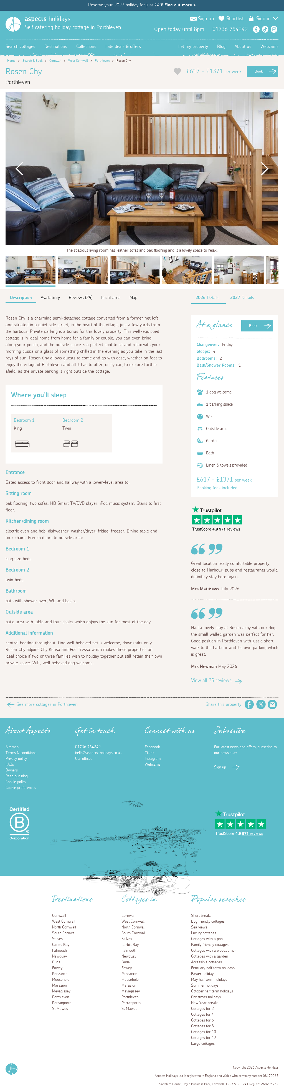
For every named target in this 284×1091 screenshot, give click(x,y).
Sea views (199, 927)
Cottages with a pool (207, 939)
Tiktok (149, 753)
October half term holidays (212, 991)
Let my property (193, 46)
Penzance (59, 974)
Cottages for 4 (202, 1015)
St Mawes (60, 1009)
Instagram (274, 29)
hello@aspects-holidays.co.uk (98, 753)
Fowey (57, 968)
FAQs (10, 764)
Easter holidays (203, 974)
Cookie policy (16, 782)
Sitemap (12, 747)
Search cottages (20, 46)
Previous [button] (19, 168)
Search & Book (32, 60)
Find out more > (180, 5)
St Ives (57, 939)
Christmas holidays (206, 997)
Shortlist (235, 18)
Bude (56, 962)
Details (207, 297)
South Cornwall (64, 933)
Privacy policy (16, 759)
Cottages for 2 (202, 1009)
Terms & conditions (21, 753)
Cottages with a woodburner (213, 951)
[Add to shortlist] (177, 71)
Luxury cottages (203, 933)
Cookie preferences (21, 788)
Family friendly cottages (210, 945)
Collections (86, 46)
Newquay (59, 956)
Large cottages (203, 1044)
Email (272, 704)
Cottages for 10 (203, 1032)
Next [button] (264, 168)
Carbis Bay (60, 945)
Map (133, 297)
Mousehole (60, 980)
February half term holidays (213, 968)
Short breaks (201, 916)
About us (243, 46)
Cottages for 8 (202, 1026)
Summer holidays (205, 985)
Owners (12, 770)
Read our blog (17, 776)
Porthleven (102, 60)
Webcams (269, 46)
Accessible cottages (206, 962)
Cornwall (55, 60)
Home (11, 60)
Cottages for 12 (203, 1038)
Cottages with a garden (209, 956)
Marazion (59, 985)
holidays (47, 19)
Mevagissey (61, 991)
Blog (221, 46)
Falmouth (59, 951)
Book (259, 71)
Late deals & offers (123, 46)
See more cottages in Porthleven (47, 704)
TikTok (265, 29)
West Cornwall (78, 60)
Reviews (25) (80, 297)
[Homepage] (13, 24)
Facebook (256, 29)
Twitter (261, 704)
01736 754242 (88, 747)
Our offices (83, 759)
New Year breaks (204, 1003)
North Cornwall (64, 927)
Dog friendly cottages (208, 921)
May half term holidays (209, 980)
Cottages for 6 (202, 1020)
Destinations (55, 46)
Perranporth (61, 1003)
